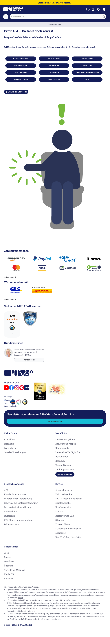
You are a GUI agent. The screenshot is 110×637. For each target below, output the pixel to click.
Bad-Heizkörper (20, 65)
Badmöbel (87, 65)
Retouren (60, 460)
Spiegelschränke (21, 79)
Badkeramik (54, 65)
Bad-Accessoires (20, 58)
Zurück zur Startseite (17, 92)
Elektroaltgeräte (63, 494)
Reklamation (62, 456)
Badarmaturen (54, 58)
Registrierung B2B (64, 515)
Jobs (6, 552)
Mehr (20, 597)
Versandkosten (63, 465)
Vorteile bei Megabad (14, 569)
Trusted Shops (62, 524)
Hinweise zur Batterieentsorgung (21, 502)
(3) (73, 413)
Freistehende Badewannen (87, 72)
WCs (87, 79)
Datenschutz (10, 511)
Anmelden (9, 439)
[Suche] (103, 16)
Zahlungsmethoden (65, 469)
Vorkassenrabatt (55, 24)
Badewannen (87, 58)
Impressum (9, 515)
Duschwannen (54, 72)
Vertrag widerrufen (65, 474)
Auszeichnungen (64, 490)
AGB (6, 490)
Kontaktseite (29, 360)
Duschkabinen (21, 72)
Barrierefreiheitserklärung (17, 507)
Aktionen (9, 578)
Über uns (8, 565)
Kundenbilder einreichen (68, 528)
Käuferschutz (62, 448)
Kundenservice (63, 507)
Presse (7, 557)
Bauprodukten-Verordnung (18, 498)
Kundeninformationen (15, 494)
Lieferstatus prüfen (65, 439)
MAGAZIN (9, 574)
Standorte (9, 561)
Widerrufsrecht (12, 524)
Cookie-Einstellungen (15, 452)
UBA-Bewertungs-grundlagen (19, 520)
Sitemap (59, 520)
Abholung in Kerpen (65, 443)
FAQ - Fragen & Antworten (68, 498)
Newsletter (60, 532)
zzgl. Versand (33, 587)
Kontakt (59, 511)
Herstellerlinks (63, 502)
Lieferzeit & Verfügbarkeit (68, 452)
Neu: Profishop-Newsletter (68, 537)
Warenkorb (10, 448)
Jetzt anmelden (55, 421)
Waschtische (54, 79)
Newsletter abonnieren (40, 414)
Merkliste (9, 443)
